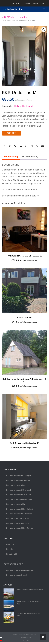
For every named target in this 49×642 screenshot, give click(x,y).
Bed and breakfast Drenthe (17, 485)
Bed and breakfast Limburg (17, 523)
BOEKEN (12, 133)
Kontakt (9, 549)
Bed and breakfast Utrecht (17, 504)
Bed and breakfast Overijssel (18, 490)
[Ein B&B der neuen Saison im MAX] (9, 617)
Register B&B (12, 554)
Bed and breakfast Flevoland (18, 495)
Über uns (10, 544)
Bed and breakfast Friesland (18, 480)
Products (12, 20)
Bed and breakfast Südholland (19, 514)
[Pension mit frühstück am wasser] (9, 593)
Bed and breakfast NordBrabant (19, 528)
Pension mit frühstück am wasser (30, 590)
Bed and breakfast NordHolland (19, 509)
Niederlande (28, 106)
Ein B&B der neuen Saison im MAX (28, 615)
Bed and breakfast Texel (16, 575)
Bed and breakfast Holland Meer (20, 570)
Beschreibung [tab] (11, 157)
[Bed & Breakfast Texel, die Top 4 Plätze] (9, 605)
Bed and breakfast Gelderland (19, 499)
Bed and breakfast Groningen (18, 476)
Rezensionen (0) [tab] (30, 157)
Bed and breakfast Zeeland (17, 518)
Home (4, 20)
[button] (43, 29)
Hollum (17, 106)
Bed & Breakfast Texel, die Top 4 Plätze (29, 603)
